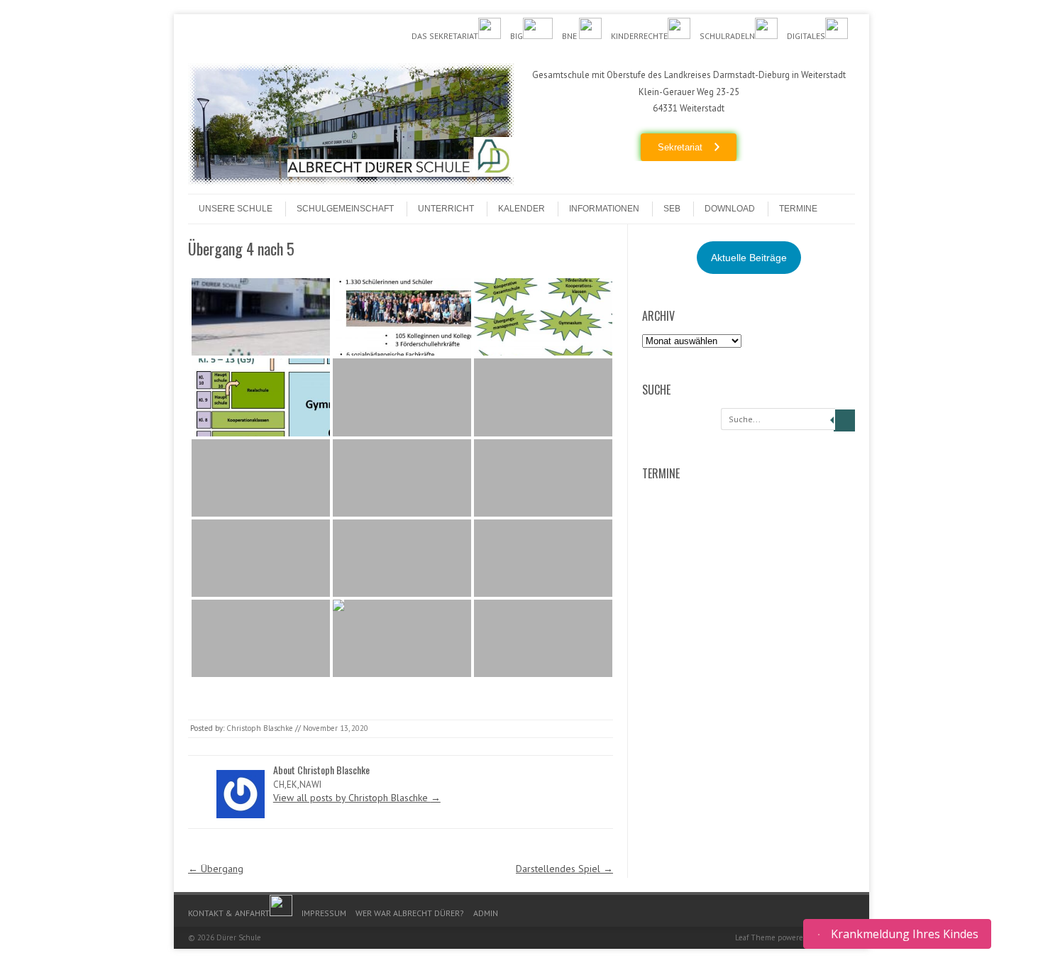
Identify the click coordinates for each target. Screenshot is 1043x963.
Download (730, 209)
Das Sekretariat (445, 36)
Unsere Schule (235, 209)
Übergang (215, 868)
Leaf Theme (755, 937)
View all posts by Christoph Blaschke (357, 797)
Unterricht (446, 209)
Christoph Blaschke (259, 728)
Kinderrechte (639, 36)
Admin (485, 913)
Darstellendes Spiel (564, 868)
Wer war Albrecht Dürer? (409, 913)
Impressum (324, 913)
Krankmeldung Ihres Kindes (904, 934)
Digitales (806, 36)
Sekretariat (680, 147)
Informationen (604, 209)
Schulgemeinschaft (345, 209)
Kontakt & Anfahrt (229, 913)
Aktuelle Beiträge (749, 257)
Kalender (521, 209)
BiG (516, 36)
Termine (798, 209)
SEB (671, 209)
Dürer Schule (238, 937)
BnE (570, 36)
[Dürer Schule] (351, 181)
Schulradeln (727, 36)
